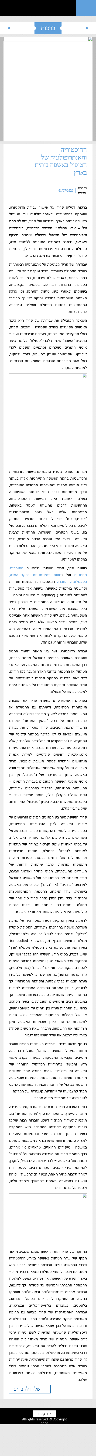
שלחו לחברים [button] (28, 1389)
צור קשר (44, 1414)
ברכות (48, 28)
